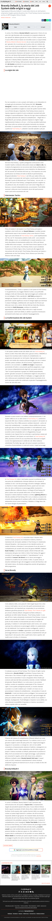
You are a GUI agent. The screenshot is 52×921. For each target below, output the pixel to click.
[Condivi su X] (45, 20)
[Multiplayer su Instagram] (23, 892)
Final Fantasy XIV (18, 537)
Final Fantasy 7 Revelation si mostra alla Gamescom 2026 (45, 875)
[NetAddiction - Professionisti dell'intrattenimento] (29, 911)
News (15, 27)
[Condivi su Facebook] (43, 20)
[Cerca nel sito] (47, 1)
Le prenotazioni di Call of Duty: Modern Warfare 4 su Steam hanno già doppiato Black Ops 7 (25, 877)
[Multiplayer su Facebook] (19, 892)
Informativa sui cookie (9, 905)
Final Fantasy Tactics (27, 236)
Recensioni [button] (26, 1)
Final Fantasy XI (39, 351)
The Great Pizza (32, 913)
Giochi (43, 1)
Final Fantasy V (21, 176)
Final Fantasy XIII (11, 479)
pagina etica (38, 855)
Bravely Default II (14, 24)
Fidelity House (26, 913)
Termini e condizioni (24, 905)
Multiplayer (10, 913)
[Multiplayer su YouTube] (30, 892)
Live (40, 1)
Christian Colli (8, 17)
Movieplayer (15, 913)
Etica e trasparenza (32, 905)
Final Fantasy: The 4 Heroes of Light (34, 610)
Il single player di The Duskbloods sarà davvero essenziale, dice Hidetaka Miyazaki (6, 876)
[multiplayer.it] (26, 889)
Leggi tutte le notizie (46, 883)
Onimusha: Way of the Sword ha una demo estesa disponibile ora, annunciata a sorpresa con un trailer (36, 877)
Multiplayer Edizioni (40, 913)
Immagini (43, 27)
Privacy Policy (17, 905)
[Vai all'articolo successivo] (1, 460)
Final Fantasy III (16, 129)
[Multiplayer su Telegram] (26, 892)
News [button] (33, 1)
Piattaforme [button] (19, 1)
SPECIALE (2, 17)
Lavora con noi (43, 905)
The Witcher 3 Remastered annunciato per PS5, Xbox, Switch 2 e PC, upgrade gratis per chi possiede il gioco (16, 877)
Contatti (38, 905)
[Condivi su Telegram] (50, 20)
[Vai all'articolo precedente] (50, 460)
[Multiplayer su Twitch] (28, 892)
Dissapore (20, 913)
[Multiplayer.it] (6, 1)
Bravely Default (11, 42)
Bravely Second (21, 42)
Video (36, 1)
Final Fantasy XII (40, 436)
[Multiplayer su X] (21, 892)
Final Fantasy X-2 (33, 418)
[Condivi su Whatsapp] (47, 20)
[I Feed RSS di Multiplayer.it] (33, 892)
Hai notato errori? (8, 845)
